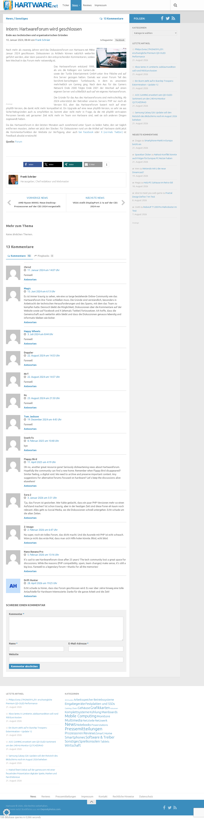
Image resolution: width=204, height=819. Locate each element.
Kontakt (103, 796)
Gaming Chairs (71, 708)
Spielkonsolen (89, 741)
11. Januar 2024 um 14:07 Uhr (43, 270)
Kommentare (20, 255)
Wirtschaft (73, 745)
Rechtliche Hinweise (123, 796)
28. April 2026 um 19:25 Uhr (42, 583)
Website (14, 654)
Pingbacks (45, 255)
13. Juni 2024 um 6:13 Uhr (41, 291)
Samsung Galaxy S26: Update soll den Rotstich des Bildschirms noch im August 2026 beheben (154, 116)
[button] (32, 164)
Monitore (103, 716)
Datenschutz (146, 796)
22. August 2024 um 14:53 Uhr (43, 355)
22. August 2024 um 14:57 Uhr (43, 377)
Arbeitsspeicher (83, 699)
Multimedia (73, 720)
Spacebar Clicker (143, 154)
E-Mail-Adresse (78, 643)
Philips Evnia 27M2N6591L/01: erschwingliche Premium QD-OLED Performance (149, 53)
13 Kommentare (113, 18)
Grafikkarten (100, 708)
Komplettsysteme (77, 712)
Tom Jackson (31, 416)
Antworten (30, 279)
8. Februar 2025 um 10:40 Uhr (43, 440)
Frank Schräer (42, 40)
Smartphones (75, 737)
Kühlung (95, 712)
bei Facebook (86, 132)
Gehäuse (84, 708)
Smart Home (104, 733)
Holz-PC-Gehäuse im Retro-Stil (158, 182)
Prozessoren (74, 733)
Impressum (101, 5)
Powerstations (99, 724)
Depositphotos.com (50, 809)
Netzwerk (101, 720)
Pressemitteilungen (83, 728)
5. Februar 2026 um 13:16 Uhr (43, 554)
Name (13, 643)
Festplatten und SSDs (100, 703)
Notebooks (83, 724)
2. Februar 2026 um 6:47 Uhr (42, 529)
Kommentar (16, 614)
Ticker (65, 5)
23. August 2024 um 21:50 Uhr (43, 398)
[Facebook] (162, 18)
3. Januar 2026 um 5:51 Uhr (42, 497)
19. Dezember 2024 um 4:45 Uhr (44, 419)
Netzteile (89, 720)
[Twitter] (167, 18)
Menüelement (31, 5)
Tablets (104, 741)
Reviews (87, 5)
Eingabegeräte (75, 703)
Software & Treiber (100, 737)
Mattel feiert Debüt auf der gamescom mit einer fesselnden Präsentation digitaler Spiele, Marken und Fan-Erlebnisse (31, 773)
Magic (27, 288)
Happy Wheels (32, 331)
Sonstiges (21, 18)
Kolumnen (114, 708)
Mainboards (110, 712)
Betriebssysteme (104, 699)
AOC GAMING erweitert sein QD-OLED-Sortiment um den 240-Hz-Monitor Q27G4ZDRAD (152, 98)
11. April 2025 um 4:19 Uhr (41, 462)
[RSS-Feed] (173, 18)
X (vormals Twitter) (112, 132)
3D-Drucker (69, 700)
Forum (18, 141)
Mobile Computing (80, 716)
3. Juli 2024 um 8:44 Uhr (40, 334)
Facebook (120, 40)
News (75, 5)
